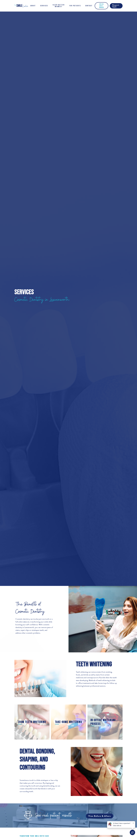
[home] (21, 5)
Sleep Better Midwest (58, 6)
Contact (88, 6)
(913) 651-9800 (101, 6)
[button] (33, 5)
